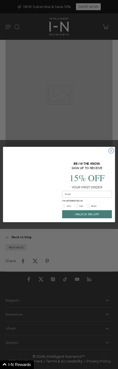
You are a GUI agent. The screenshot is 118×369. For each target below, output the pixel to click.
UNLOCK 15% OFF (87, 214)
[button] (17, 364)
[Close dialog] (111, 150)
